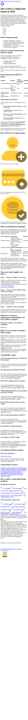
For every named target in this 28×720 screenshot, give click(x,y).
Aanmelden (6, 443)
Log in (2, 443)
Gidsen (21, 517)
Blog (2, 519)
